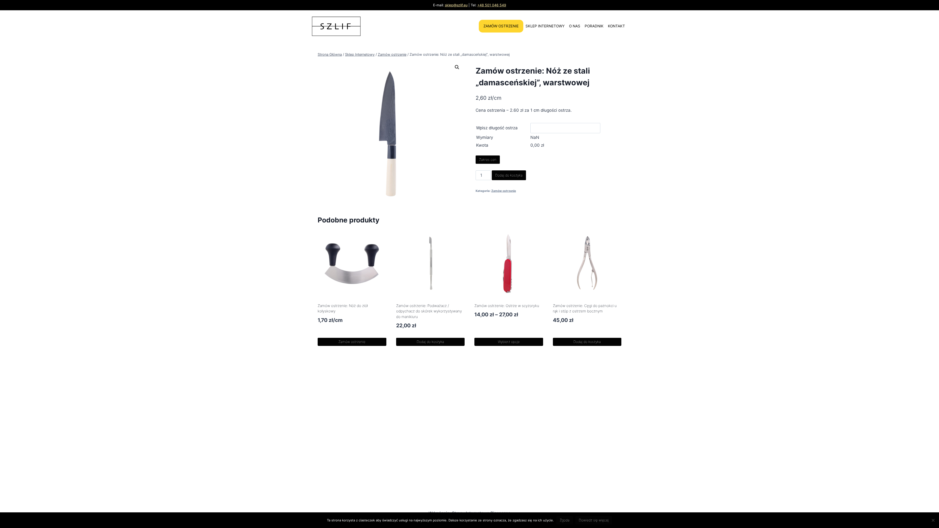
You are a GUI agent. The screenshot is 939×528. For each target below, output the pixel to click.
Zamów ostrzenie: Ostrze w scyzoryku (506, 305)
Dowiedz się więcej (594, 520)
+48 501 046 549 (491, 5)
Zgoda (565, 520)
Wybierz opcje (509, 342)
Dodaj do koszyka (509, 175)
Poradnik (594, 26)
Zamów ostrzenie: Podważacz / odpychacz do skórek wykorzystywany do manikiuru (429, 311)
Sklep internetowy (545, 26)
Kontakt (616, 26)
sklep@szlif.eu (456, 5)
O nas (574, 26)
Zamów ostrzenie (501, 26)
